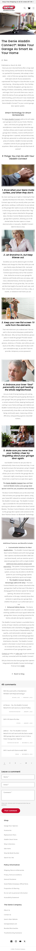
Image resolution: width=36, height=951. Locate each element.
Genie (28, 628)
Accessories (8, 830)
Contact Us (7, 915)
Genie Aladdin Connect (12, 119)
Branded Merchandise (11, 928)
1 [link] (4, 763)
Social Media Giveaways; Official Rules (16, 884)
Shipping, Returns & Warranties (14, 870)
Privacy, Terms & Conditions (13, 875)
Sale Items (7, 848)
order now (19, 653)
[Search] (24, 8)
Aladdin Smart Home (11, 839)
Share (6, 60)
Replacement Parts (10, 835)
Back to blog (19, 674)
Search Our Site (9, 857)
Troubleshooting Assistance (13, 933)
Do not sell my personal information (16, 893)
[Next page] (31, 763)
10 (26, 763)
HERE (22, 666)
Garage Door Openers (11, 826)
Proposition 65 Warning (11, 888)
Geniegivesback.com (10, 924)
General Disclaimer (10, 879)
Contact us (5, 653)
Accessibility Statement (11, 897)
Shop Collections (9, 844)
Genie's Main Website (11, 919)
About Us (7, 910)
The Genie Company (20, 949)
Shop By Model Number (11, 853)
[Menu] (33, 8)
